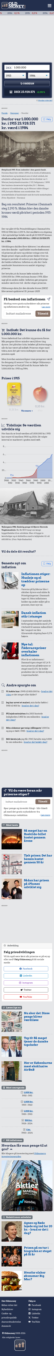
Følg (48, 119)
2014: (38, 13)
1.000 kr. (28, 1092)
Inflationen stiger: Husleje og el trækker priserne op (35, 579)
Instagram (27, 983)
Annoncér (6, 1326)
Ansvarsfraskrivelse (11, 1322)
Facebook (27, 969)
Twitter (27, 990)
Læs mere (46, 307)
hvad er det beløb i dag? (35, 742)
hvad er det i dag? (30, 706)
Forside (5, 113)
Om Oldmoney (9, 1301)
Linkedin (27, 975)
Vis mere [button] (27, 411)
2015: (20, 13)
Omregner (14, 113)
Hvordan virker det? (45, 100)
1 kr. (28, 1129)
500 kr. (28, 1120)
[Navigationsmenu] (49, 5)
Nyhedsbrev (7, 1309)
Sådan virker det (9, 1305)
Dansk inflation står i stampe (33, 614)
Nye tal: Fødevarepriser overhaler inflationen (33, 649)
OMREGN (28, 83)
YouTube (27, 997)
